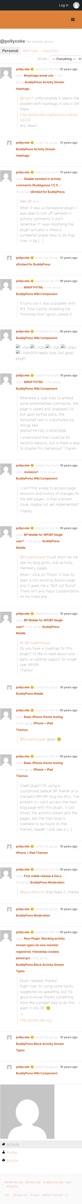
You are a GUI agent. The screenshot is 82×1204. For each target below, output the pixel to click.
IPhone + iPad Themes (32, 852)
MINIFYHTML (33, 287)
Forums (12, 1160)
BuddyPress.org (7, 19)
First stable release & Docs (43, 876)
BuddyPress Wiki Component (36, 294)
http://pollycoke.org (35, 1020)
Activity (13, 1144)
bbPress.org (33, 1182)
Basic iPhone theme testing (43, 717)
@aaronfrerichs (32, 892)
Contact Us (20, 1195)
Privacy (34, 1195)
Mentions (30, 50)
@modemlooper (33, 557)
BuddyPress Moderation (47, 882)
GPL (7, 1195)
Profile (12, 1152)
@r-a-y (33, 201)
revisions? (31, 472)
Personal (10, 50)
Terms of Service (52, 1195)
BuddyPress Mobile (29, 693)
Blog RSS (12, 1186)
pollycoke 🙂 (25, 69)
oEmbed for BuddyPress (47, 192)
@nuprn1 (27, 98)
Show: (43, 58)
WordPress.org (14, 1182)
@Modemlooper (33, 739)
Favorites (50, 50)
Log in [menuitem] (63, 5)
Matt (69, 1182)
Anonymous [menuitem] (76, 5)
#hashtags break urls (38, 75)
